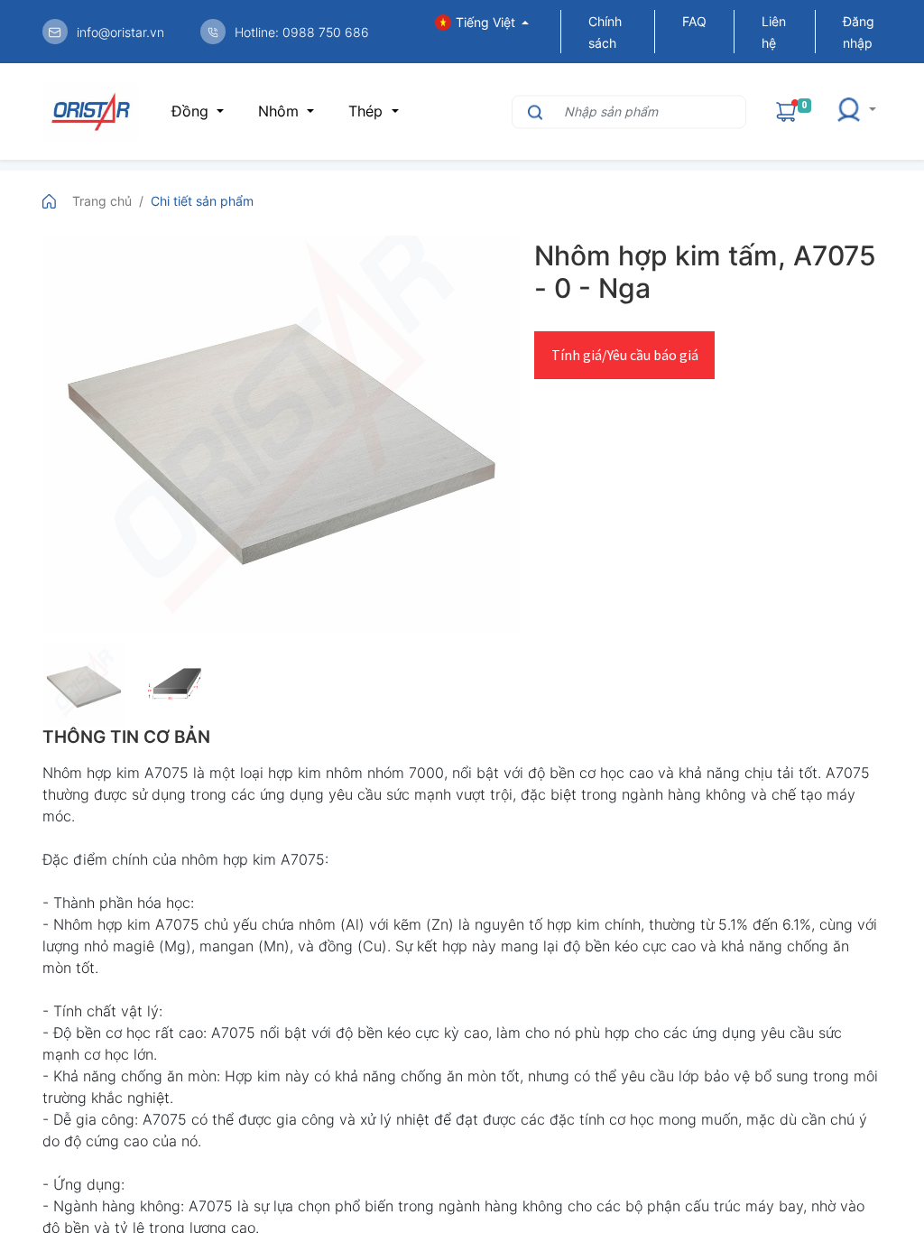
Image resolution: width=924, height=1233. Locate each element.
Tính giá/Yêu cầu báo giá (624, 355)
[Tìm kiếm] (533, 111)
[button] (855, 111)
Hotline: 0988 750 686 (302, 32)
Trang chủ (102, 201)
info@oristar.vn (120, 32)
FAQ (694, 21)
